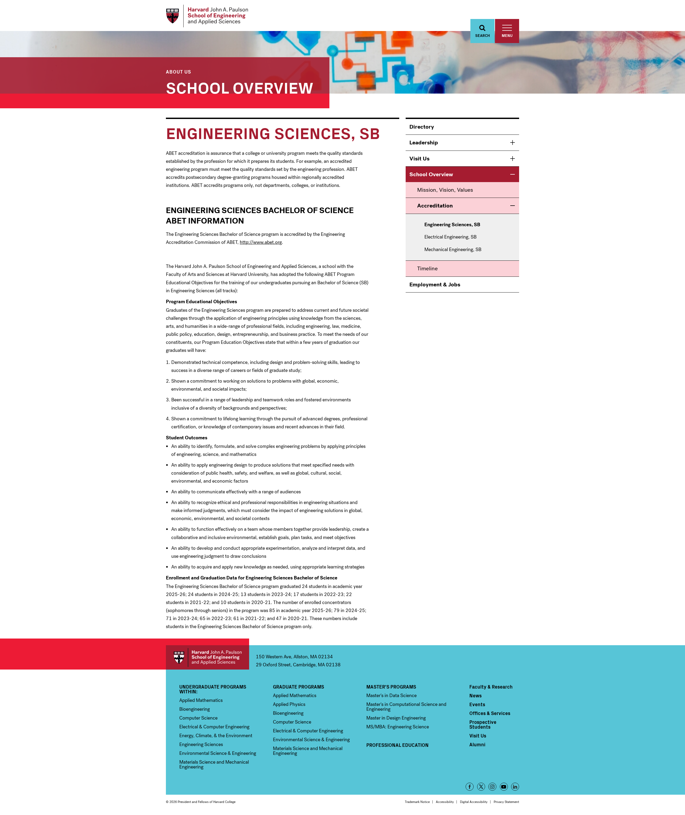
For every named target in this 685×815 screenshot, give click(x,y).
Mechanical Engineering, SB (452, 250)
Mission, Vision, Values (445, 190)
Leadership (423, 142)
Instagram (492, 787)
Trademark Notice (417, 802)
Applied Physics (289, 704)
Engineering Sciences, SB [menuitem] (452, 225)
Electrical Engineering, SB (450, 237)
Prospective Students (482, 724)
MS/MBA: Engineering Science (397, 726)
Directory (421, 126)
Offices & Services (489, 713)
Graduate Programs (298, 686)
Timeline (427, 268)
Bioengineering (194, 709)
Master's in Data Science (391, 695)
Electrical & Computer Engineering (214, 726)
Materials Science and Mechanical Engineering (214, 764)
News (475, 695)
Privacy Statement (506, 802)
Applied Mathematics (201, 700)
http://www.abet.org (261, 242)
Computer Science (198, 718)
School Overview (239, 86)
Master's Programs (391, 686)
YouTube (504, 787)
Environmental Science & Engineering (217, 753)
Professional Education (397, 745)
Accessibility (445, 802)
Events (477, 704)
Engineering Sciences (201, 744)
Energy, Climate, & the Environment (215, 735)
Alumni (477, 744)
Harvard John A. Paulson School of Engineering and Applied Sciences (207, 657)
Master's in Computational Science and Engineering (406, 707)
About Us (178, 71)
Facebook (470, 787)
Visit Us (419, 158)
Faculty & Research (491, 686)
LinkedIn (515, 787)
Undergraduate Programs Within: (212, 689)
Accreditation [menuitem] (435, 205)
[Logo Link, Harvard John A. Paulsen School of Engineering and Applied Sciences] (207, 16)
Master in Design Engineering (396, 718)
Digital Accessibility (474, 802)
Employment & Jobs (434, 284)
